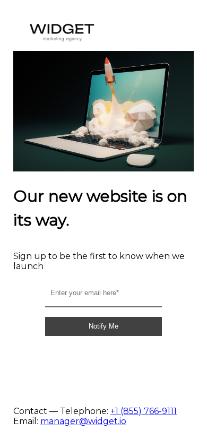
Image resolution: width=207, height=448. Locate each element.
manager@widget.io (83, 421)
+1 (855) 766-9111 (143, 411)
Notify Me (103, 326)
